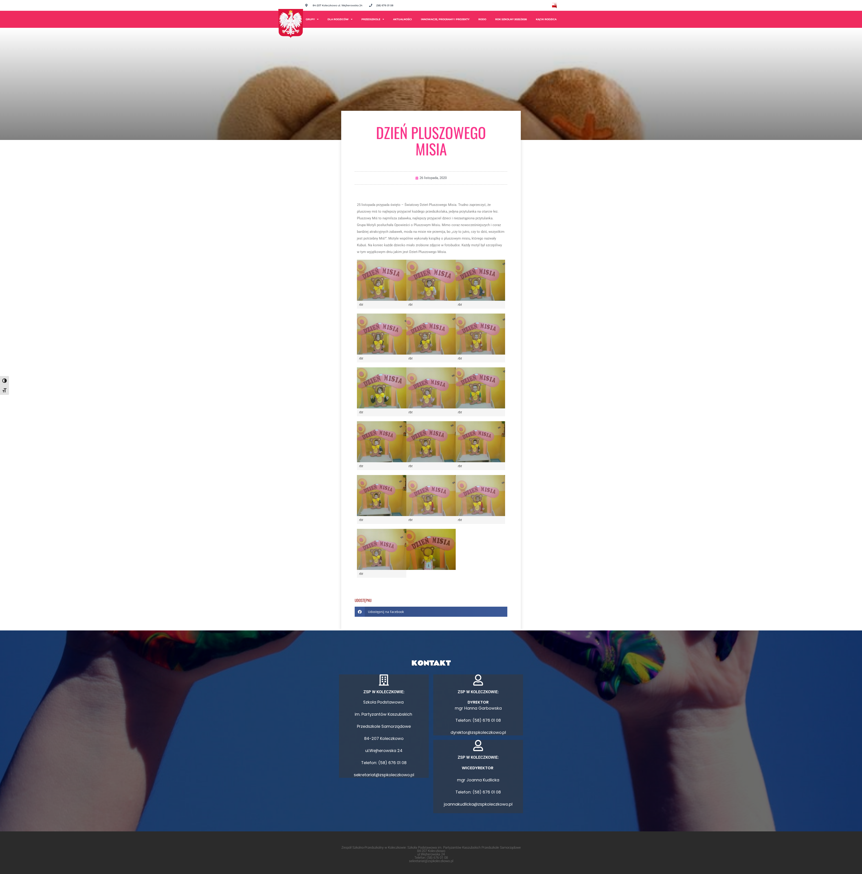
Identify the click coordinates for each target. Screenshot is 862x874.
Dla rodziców (338, 19)
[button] (431, 612)
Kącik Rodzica (546, 19)
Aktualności (402, 19)
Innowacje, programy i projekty (445, 19)
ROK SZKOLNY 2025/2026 (511, 19)
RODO (482, 19)
